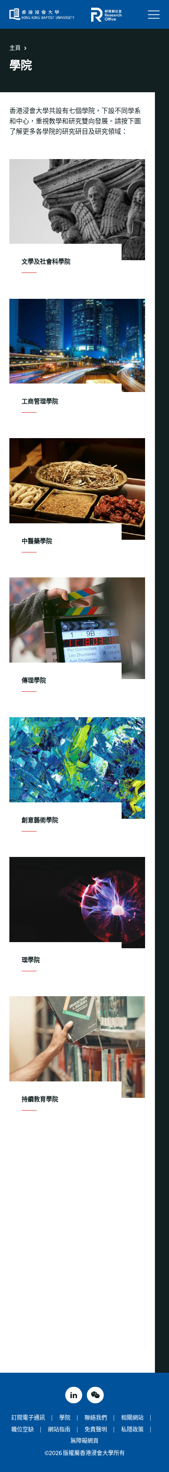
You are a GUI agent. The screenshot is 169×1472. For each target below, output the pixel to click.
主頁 (15, 48)
